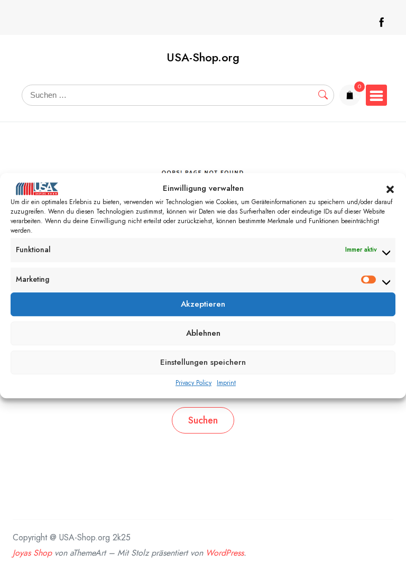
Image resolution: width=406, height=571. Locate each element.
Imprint (226, 383)
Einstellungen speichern (203, 363)
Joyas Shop (32, 553)
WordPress (225, 553)
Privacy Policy (193, 383)
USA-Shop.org (203, 57)
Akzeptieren (203, 304)
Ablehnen (203, 333)
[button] (390, 188)
